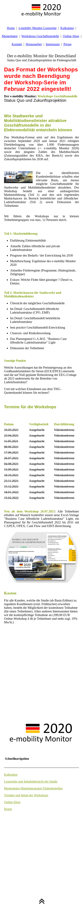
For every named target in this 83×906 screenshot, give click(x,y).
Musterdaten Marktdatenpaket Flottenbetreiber (33, 788)
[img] (41, 10)
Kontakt (17, 44)
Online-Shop (71, 36)
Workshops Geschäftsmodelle (40, 36)
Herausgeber (34, 44)
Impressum (53, 44)
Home (11, 28)
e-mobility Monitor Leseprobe (38, 28)
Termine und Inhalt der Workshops (26, 795)
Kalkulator (67, 28)
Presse (67, 44)
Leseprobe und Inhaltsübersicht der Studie (30, 781)
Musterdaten (10, 36)
